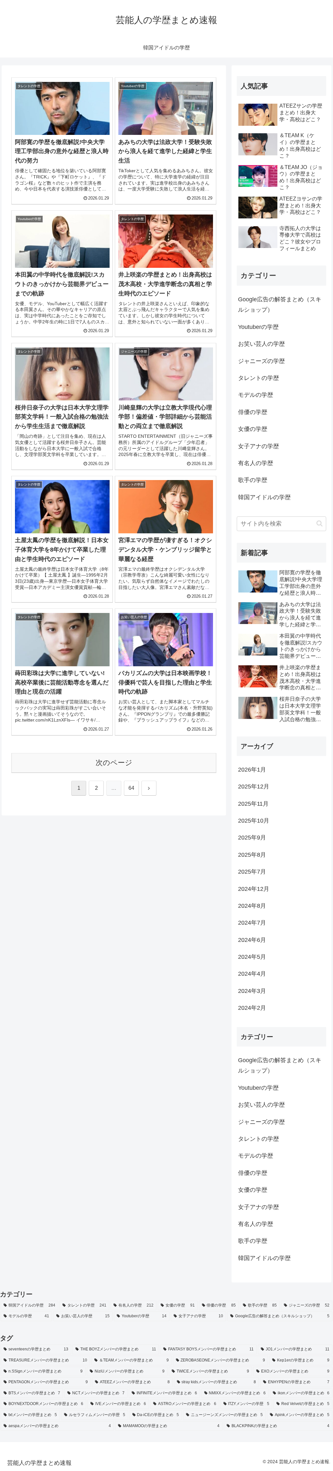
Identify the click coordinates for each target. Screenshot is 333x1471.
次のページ (114, 763)
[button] (319, 523)
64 (131, 788)
